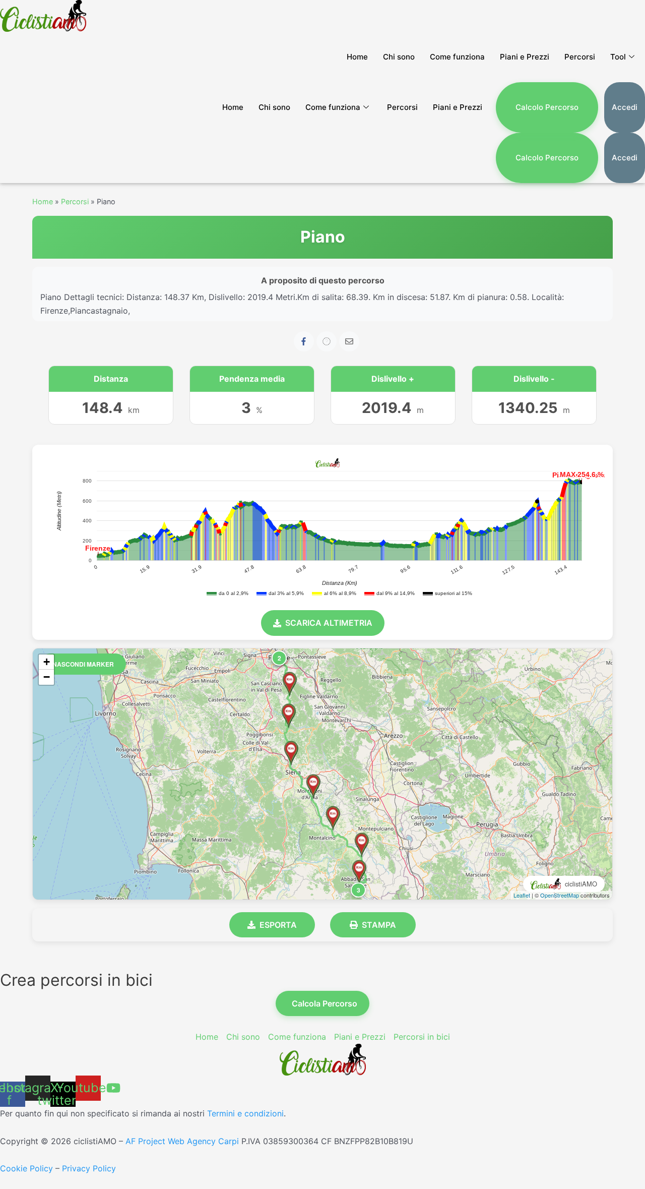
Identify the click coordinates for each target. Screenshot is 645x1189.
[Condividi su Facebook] (304, 341)
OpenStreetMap (559, 895)
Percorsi (579, 57)
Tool (618, 57)
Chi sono (399, 57)
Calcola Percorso (324, 1003)
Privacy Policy (89, 1168)
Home (357, 57)
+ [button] (46, 662)
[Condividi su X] (326, 341)
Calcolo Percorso (546, 107)
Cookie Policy (26, 1168)
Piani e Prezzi (524, 57)
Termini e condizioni (245, 1113)
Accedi (624, 107)
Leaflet (521, 895)
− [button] (46, 677)
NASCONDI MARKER (83, 664)
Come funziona (457, 57)
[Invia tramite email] (349, 341)
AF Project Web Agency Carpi (182, 1141)
